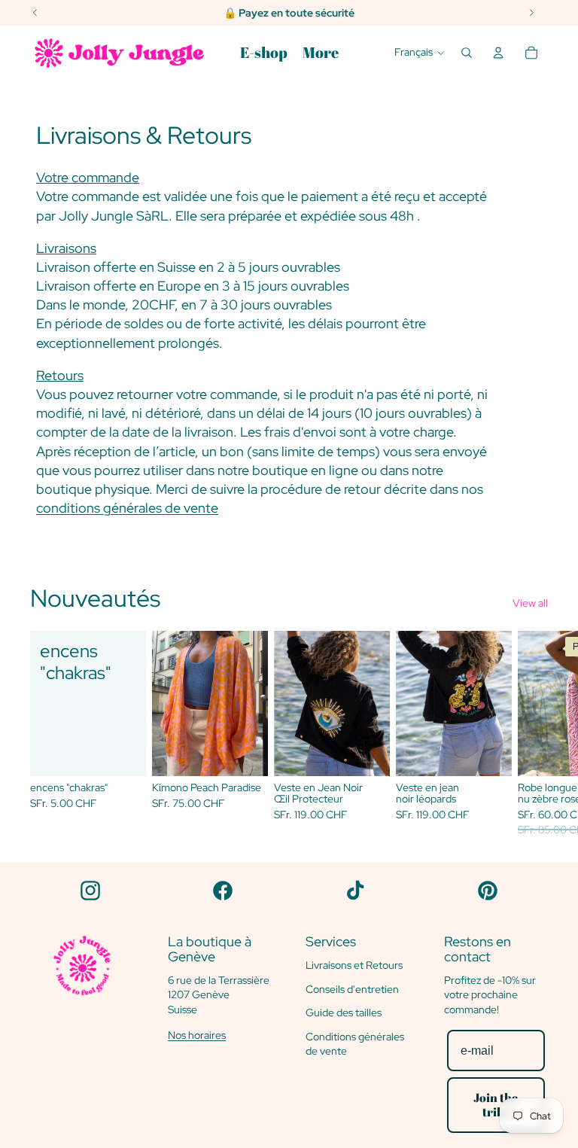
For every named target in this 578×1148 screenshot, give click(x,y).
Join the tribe (495, 1104)
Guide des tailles (344, 1012)
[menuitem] (263, 52)
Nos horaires (197, 1035)
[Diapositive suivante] (531, 734)
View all (530, 603)
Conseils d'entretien (352, 989)
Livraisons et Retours (354, 965)
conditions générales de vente (127, 507)
